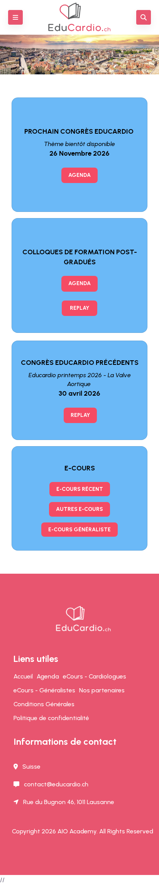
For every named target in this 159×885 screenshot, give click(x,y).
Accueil (23, 676)
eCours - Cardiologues (94, 676)
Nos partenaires (102, 690)
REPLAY (79, 308)
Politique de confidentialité (51, 718)
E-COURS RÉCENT (79, 489)
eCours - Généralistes (44, 690)
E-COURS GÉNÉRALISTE (79, 529)
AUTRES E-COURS (79, 509)
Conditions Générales (44, 704)
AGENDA (79, 175)
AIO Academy (77, 831)
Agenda (48, 676)
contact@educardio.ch (56, 784)
